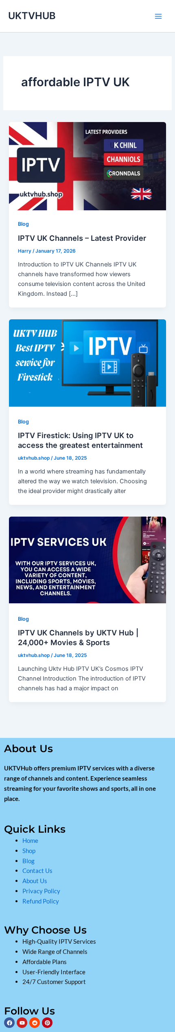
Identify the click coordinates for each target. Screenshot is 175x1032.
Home (30, 840)
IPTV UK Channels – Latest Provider (82, 237)
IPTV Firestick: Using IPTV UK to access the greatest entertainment (80, 440)
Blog (23, 224)
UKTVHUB (32, 16)
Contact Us (37, 870)
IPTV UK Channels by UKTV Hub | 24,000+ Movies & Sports (78, 637)
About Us (35, 880)
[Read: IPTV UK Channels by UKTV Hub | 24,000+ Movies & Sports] (87, 560)
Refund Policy (40, 901)
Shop (29, 850)
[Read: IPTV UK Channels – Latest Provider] (87, 165)
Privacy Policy (41, 891)
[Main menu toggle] (158, 16)
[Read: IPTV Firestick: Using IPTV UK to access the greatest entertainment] (87, 363)
